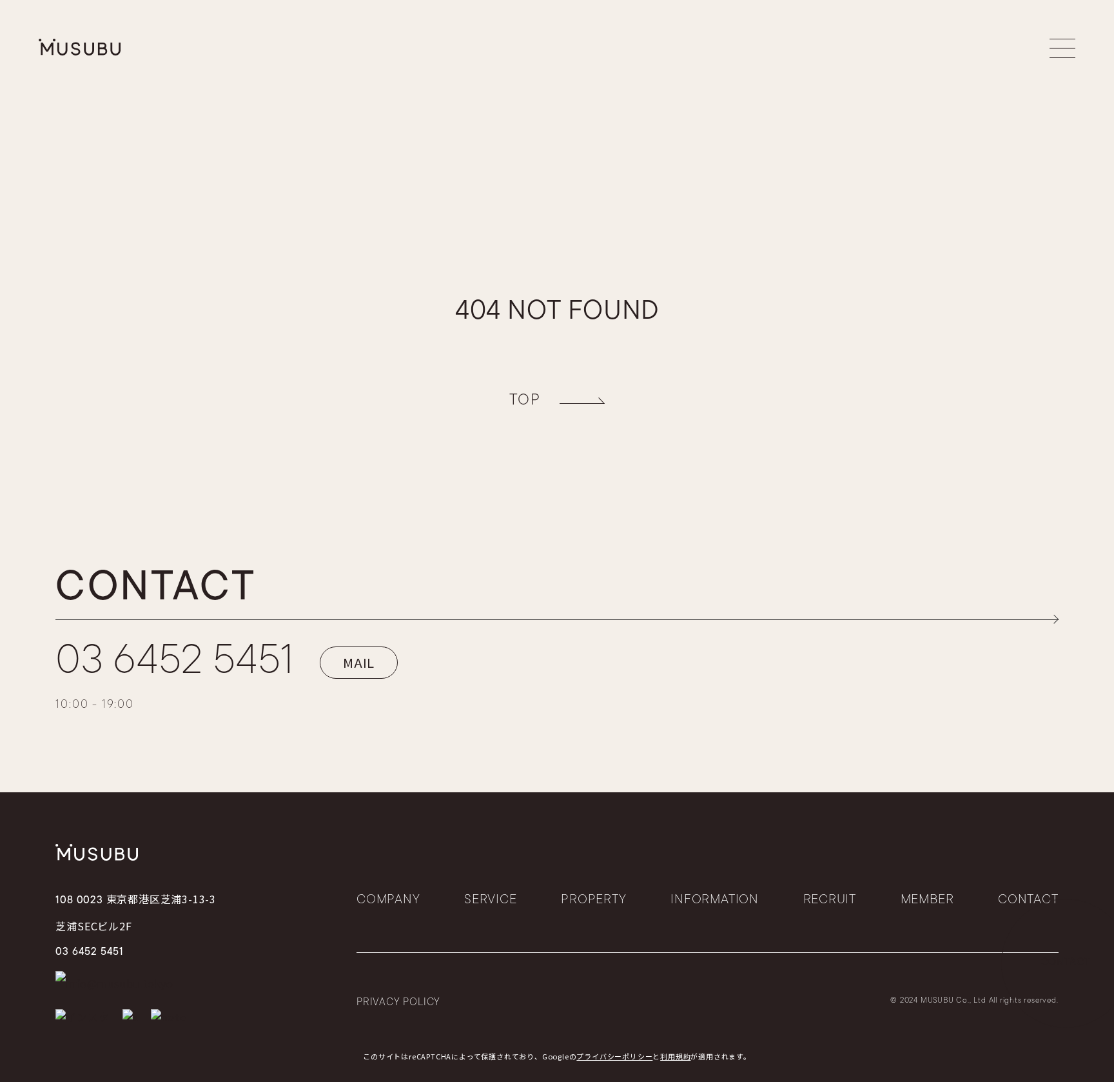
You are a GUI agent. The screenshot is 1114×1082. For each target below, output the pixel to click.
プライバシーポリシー (614, 1056)
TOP (524, 400)
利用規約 (675, 1056)
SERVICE (490, 900)
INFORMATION (714, 900)
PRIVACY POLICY (398, 1002)
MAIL (359, 662)
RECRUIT (830, 900)
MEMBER (927, 900)
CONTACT (1028, 900)
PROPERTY (593, 900)
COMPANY (388, 900)
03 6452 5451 (174, 662)
